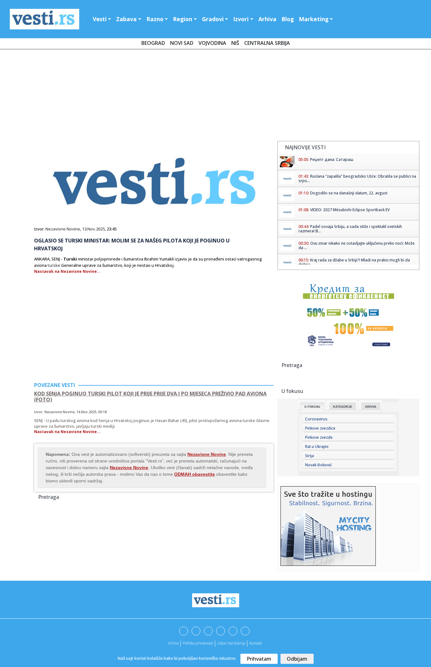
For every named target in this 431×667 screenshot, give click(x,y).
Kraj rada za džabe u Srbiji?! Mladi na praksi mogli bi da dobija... (354, 262)
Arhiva (267, 19)
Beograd (153, 43)
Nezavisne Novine (62, 229)
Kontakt (255, 643)
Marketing (313, 19)
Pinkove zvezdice (320, 428)
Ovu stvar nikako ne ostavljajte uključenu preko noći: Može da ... (356, 245)
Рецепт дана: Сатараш (331, 159)
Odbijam (297, 658)
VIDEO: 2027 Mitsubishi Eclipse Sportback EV (350, 209)
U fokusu (312, 406)
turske (54, 265)
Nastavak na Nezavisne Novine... (67, 271)
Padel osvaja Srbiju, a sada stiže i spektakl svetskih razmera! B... (350, 229)
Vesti (100, 19)
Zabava (126, 19)
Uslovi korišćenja (231, 643)
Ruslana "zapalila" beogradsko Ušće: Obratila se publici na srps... (357, 178)
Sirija (309, 455)
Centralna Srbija (267, 43)
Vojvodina (212, 43)
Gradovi (213, 19)
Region (182, 19)
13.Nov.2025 (93, 229)
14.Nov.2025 (86, 411)
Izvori (241, 19)
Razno (154, 19)
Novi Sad (181, 43)
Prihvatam (259, 658)
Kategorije (342, 406)
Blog (287, 19)
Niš (235, 43)
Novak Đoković (318, 465)
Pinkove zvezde (319, 437)
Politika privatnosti (198, 643)
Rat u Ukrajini (316, 446)
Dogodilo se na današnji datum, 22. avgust (348, 193)
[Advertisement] (215, 96)
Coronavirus (316, 419)
